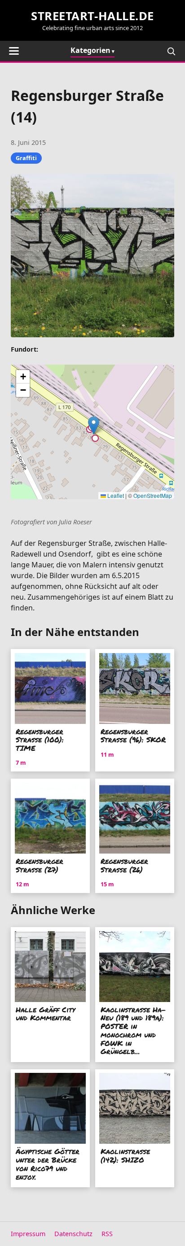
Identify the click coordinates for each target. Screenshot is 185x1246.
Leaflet (115, 495)
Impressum (28, 1233)
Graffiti (26, 158)
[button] (93, 425)
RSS (107, 1233)
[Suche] (171, 51)
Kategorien (90, 50)
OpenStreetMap (152, 495)
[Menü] (14, 51)
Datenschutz (73, 1233)
